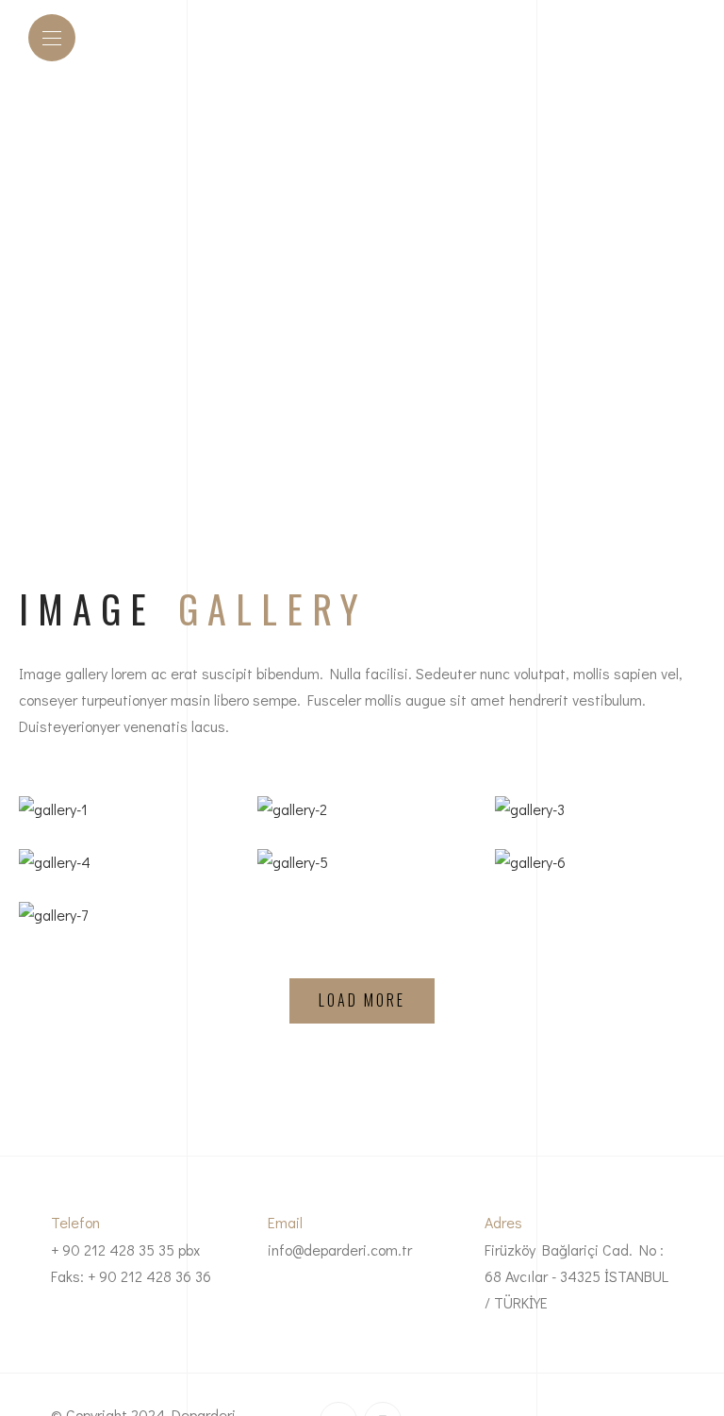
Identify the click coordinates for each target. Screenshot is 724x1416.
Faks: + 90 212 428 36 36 (131, 1276)
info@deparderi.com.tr (340, 1249)
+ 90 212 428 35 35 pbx (125, 1249)
